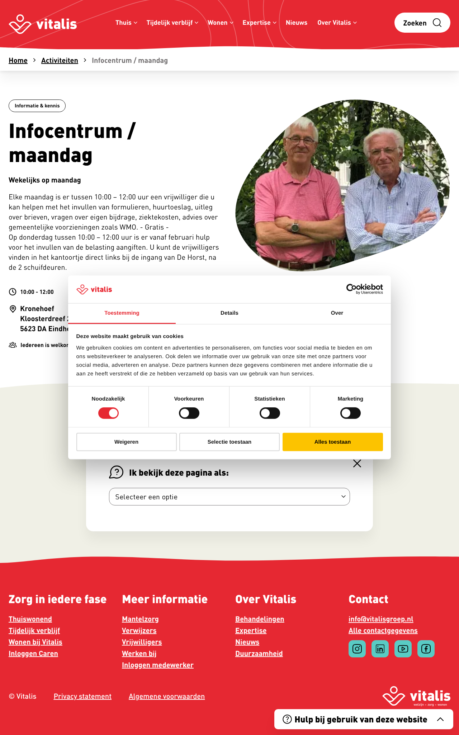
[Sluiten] (357, 463)
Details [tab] (229, 313)
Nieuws (297, 22)
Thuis (123, 22)
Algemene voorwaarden (167, 696)
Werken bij (139, 653)
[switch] (189, 413)
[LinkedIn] (380, 648)
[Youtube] (403, 648)
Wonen (218, 22)
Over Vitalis (334, 22)
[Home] (43, 23)
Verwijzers (139, 630)
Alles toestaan (332, 442)
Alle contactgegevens (383, 630)
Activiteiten (59, 60)
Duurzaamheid (259, 653)
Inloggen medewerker (158, 664)
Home (18, 60)
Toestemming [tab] (121, 313)
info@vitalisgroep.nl (381, 618)
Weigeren (126, 442)
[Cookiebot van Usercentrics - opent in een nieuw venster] (351, 289)
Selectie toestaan (230, 442)
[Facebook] (426, 648)
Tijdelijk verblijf (170, 22)
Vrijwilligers (142, 641)
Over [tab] (337, 313)
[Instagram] (357, 648)
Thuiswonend (30, 618)
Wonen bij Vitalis (35, 641)
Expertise (256, 22)
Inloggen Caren (33, 653)
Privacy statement (82, 696)
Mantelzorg (140, 618)
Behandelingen (259, 618)
